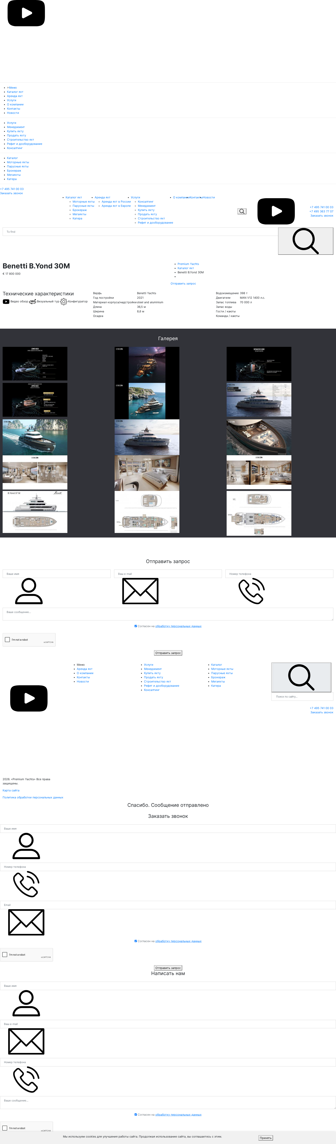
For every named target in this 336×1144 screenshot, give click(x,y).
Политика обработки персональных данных (33, 797)
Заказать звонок (11, 193)
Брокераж (14, 170)
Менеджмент (16, 127)
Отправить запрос (183, 283)
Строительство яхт (20, 139)
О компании (15, 104)
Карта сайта (11, 790)
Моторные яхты (18, 162)
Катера (12, 179)
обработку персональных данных (178, 626)
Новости (13, 113)
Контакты (13, 108)
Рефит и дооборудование (24, 143)
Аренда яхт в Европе (116, 205)
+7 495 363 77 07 (321, 211)
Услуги (11, 100)
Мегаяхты (14, 174)
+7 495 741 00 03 (12, 189)
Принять (266, 1138)
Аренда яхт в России (116, 201)
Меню (13, 87)
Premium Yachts (188, 264)
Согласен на (170, 626)
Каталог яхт (15, 91)
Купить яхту (15, 131)
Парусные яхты (18, 166)
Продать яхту (16, 135)
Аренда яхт (15, 96)
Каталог (12, 158)
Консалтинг (15, 148)
